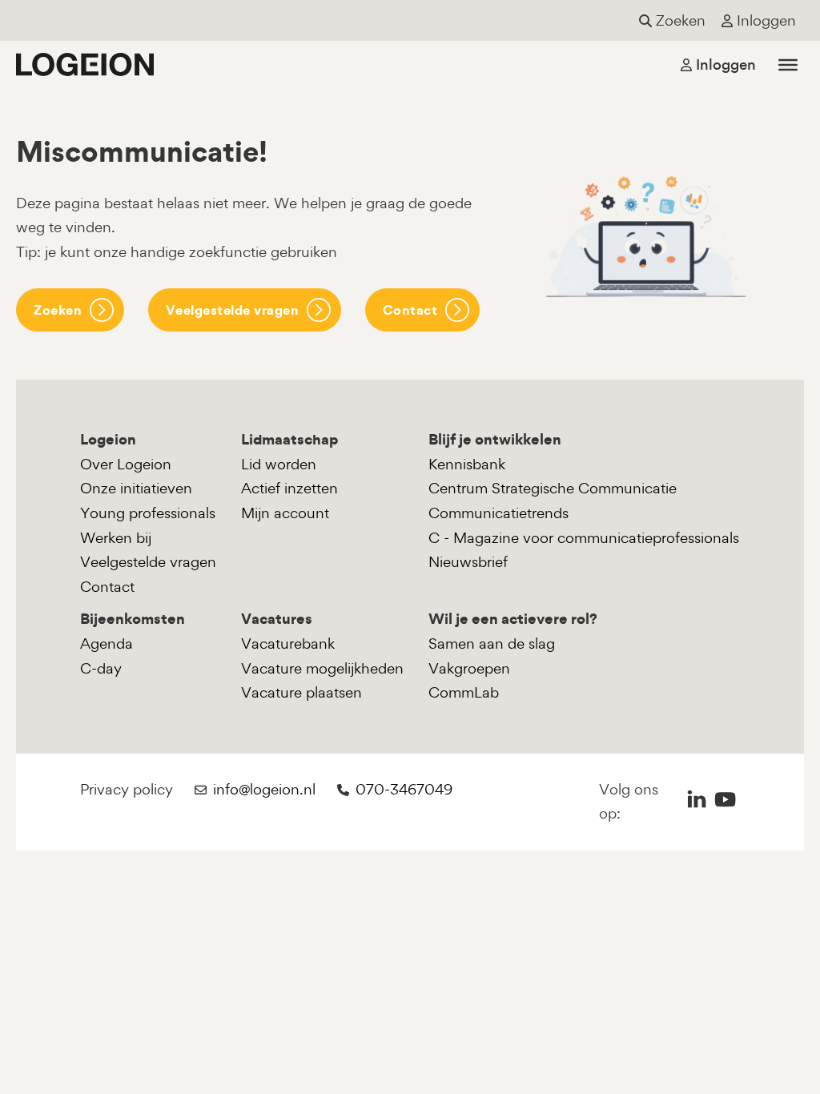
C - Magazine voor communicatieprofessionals (583, 538)
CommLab (463, 692)
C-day (101, 668)
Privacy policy (126, 789)
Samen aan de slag (491, 643)
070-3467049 (404, 789)
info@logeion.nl (264, 789)
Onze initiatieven (136, 488)
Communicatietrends (498, 513)
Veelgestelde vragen (232, 310)
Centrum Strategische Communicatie (552, 488)
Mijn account (285, 513)
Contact (410, 310)
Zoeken (58, 310)
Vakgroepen (469, 668)
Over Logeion (125, 464)
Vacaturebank (288, 643)
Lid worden (278, 464)
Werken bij (115, 538)
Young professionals (147, 513)
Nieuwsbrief (468, 562)
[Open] (788, 64)
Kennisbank (466, 464)
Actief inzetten (289, 488)
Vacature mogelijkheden (322, 668)
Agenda (106, 643)
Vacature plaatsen (301, 692)
